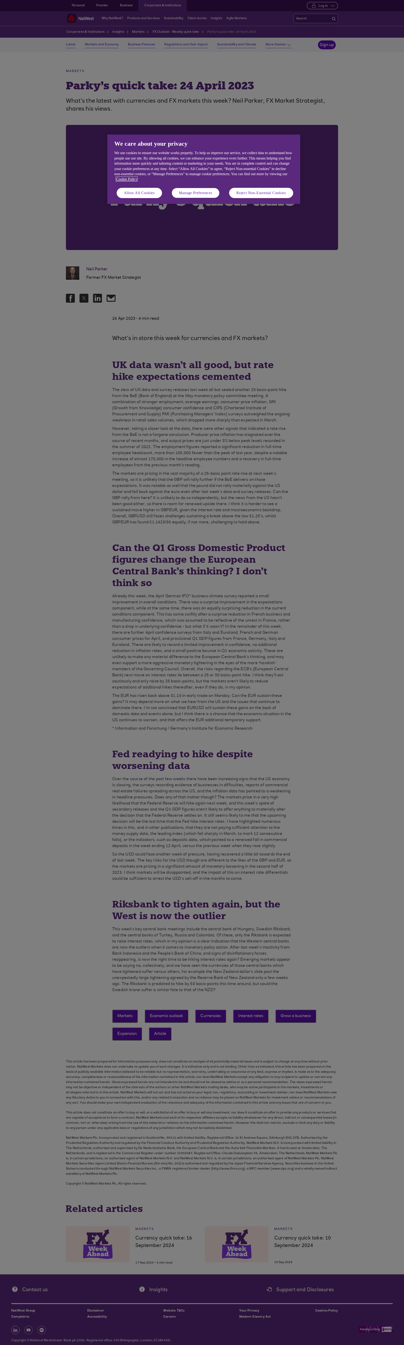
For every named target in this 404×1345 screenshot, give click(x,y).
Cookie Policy (126, 179)
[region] (203, 169)
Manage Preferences (195, 193)
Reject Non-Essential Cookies (261, 193)
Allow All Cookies (139, 193)
